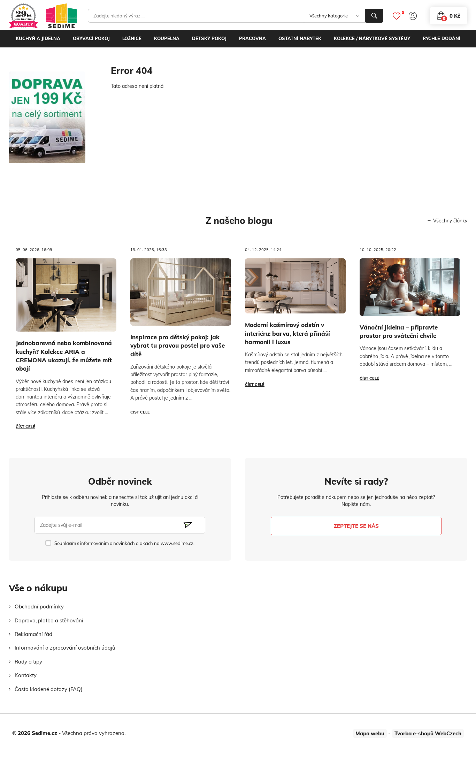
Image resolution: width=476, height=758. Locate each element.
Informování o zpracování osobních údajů (65, 647)
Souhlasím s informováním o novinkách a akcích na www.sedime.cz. (124, 543)
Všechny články (450, 221)
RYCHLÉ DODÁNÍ (441, 38)
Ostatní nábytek (299, 38)
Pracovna (252, 38)
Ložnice (131, 38)
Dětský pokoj (209, 38)
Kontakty (26, 675)
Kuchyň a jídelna (38, 38)
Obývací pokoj (91, 38)
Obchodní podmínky (39, 606)
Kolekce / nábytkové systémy (372, 38)
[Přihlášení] (412, 16)
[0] (396, 16)
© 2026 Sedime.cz (34, 733)
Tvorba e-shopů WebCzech (427, 733)
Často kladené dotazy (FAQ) (49, 689)
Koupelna (166, 38)
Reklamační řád (33, 634)
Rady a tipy (28, 661)
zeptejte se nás (356, 526)
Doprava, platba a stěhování (49, 620)
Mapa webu (369, 733)
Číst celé (25, 426)
